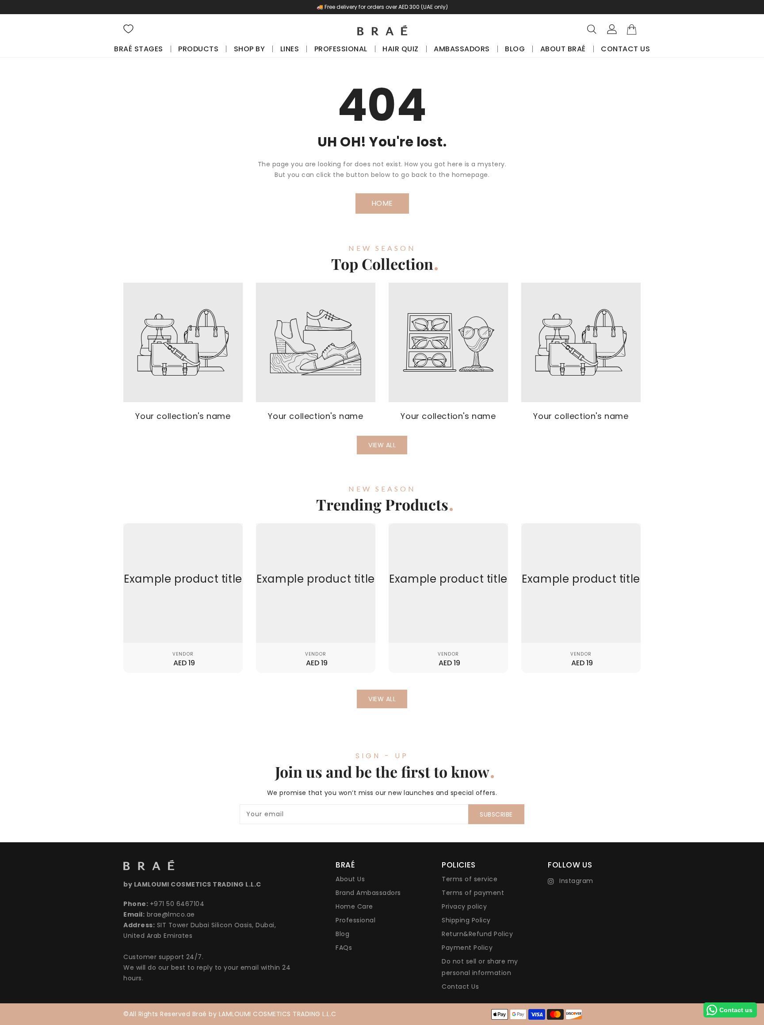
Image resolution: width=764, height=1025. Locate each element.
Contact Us (460, 986)
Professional (355, 920)
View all (382, 445)
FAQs (344, 947)
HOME (382, 203)
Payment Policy (467, 947)
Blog (342, 933)
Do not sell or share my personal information (480, 967)
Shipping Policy (466, 920)
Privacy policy (464, 906)
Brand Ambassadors (368, 892)
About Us (350, 879)
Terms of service (469, 879)
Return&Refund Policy (477, 933)
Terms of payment (473, 892)
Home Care (354, 906)
